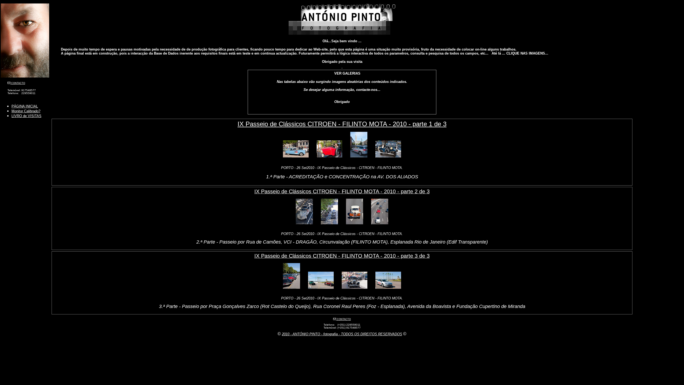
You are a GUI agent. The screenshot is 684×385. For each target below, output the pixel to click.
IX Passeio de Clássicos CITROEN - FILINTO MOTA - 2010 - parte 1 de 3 (342, 124)
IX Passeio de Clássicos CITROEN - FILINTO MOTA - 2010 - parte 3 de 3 (342, 256)
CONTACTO (17, 83)
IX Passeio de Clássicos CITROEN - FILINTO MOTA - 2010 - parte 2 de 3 (342, 191)
